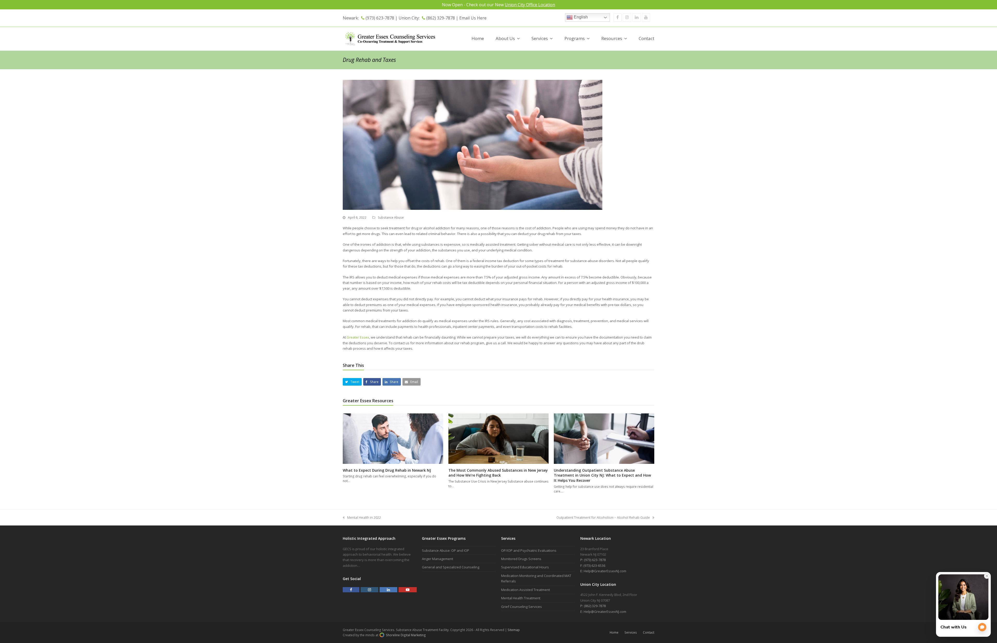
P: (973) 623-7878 (593, 559)
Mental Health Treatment (520, 598)
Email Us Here (473, 18)
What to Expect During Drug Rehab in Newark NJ (387, 470)
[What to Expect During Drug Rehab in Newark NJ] (393, 438)
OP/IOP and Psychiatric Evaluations (528, 550)
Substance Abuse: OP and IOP (445, 550)
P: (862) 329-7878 (593, 605)
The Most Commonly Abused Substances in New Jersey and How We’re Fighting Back (498, 473)
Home (614, 632)
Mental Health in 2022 (364, 517)
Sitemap (514, 630)
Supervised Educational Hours (525, 567)
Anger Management (437, 558)
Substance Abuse (391, 217)
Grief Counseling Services (521, 606)
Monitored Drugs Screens (521, 558)
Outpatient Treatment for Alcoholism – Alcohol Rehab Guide (603, 517)
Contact (648, 632)
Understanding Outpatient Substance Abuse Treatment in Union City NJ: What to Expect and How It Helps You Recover (602, 475)
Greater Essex (358, 337)
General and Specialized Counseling (450, 567)
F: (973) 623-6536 (592, 565)
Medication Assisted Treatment (525, 589)
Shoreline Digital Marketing (405, 635)
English (580, 17)
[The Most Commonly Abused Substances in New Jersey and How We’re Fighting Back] (498, 438)
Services (630, 632)
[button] (352, 382)
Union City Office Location (530, 5)
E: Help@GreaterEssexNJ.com (603, 571)
